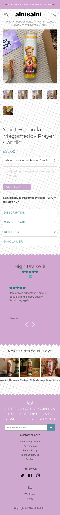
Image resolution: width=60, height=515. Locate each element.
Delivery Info (30, 446)
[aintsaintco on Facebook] (30, 476)
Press (30, 498)
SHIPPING (30, 232)
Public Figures (24, 21)
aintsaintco (39, 508)
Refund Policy (30, 450)
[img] (30, 271)
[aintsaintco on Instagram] (38, 476)
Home (7, 21)
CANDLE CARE (30, 222)
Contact (30, 459)
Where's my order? (30, 441)
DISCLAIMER (30, 241)
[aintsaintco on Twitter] (22, 476)
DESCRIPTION (30, 212)
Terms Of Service (30, 454)
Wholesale (30, 494)
